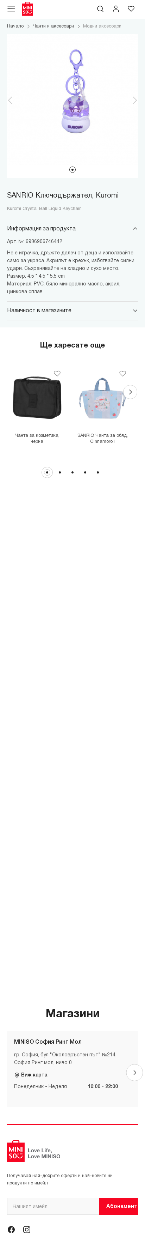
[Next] (130, 392)
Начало (15, 26)
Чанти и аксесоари (53, 26)
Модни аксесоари (102, 26)
